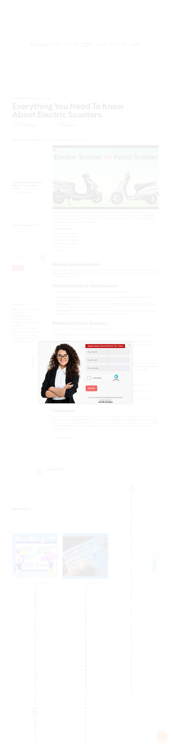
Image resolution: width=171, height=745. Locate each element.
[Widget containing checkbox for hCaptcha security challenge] (103, 377)
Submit (91, 388)
